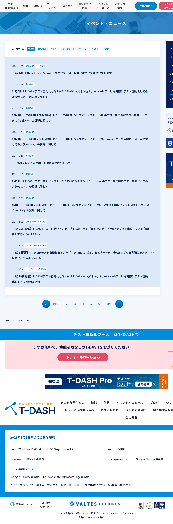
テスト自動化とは (11, 5)
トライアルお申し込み (83, 357)
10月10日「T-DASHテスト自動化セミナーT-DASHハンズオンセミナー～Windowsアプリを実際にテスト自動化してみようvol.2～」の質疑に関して (80, 141)
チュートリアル (52, 5)
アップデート (69, 48)
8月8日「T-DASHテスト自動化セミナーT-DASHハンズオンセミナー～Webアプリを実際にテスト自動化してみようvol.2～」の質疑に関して (80, 207)
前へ (55, 304)
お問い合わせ (110, 410)
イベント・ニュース (103, 5)
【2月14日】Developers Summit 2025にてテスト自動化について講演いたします (62, 73)
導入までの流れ (85, 5)
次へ (110, 304)
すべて (31, 48)
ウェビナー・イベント (89, 48)
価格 (107, 402)
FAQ (169, 402)
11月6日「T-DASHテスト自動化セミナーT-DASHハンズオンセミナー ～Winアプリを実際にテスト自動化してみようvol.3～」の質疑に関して (80, 94)
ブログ (154, 402)
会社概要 (131, 417)
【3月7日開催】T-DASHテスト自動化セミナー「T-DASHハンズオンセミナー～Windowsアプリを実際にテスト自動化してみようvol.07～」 (79, 255)
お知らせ (54, 48)
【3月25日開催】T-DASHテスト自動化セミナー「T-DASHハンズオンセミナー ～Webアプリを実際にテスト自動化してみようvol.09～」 (80, 231)
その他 (106, 48)
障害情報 (42, 48)
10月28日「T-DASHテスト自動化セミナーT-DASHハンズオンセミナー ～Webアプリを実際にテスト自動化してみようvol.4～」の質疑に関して (79, 118)
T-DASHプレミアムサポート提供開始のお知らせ (41, 163)
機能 (26, 6)
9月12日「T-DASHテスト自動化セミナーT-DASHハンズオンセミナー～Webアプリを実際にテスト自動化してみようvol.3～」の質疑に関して (80, 184)
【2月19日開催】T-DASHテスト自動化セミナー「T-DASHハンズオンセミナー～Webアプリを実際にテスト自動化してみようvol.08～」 (80, 279)
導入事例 (68, 6)
